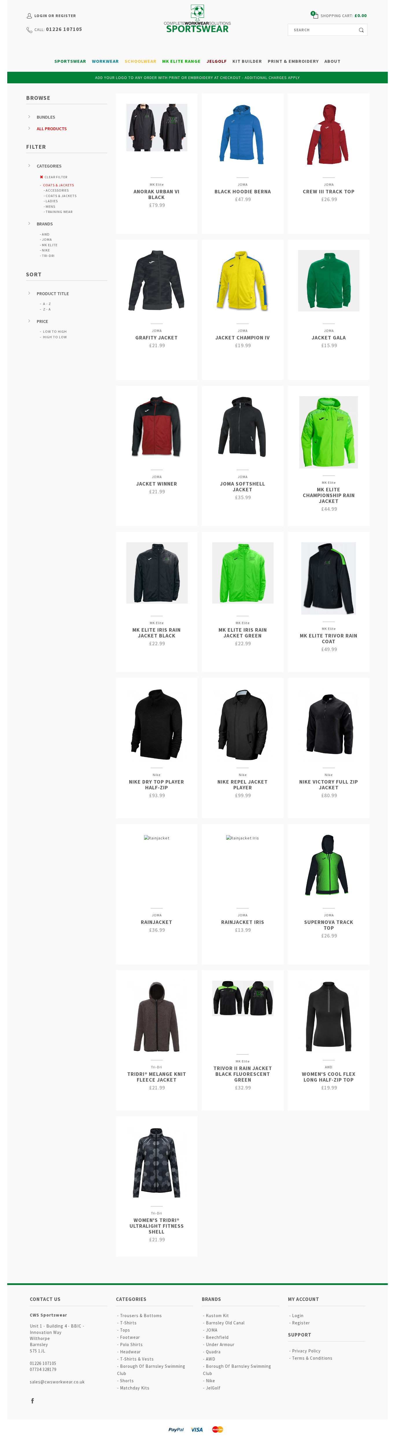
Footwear (130, 1337)
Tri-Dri (48, 255)
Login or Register (55, 15)
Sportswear (70, 61)
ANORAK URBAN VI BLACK (157, 194)
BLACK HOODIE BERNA (243, 191)
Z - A (47, 309)
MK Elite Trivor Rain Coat (328, 638)
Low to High (55, 331)
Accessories (57, 190)
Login (298, 1315)
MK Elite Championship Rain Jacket (329, 495)
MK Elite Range (181, 61)
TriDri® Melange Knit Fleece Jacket (156, 1077)
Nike (46, 250)
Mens (50, 206)
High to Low (55, 337)
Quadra (213, 1351)
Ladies (52, 201)
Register (301, 1323)
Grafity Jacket (156, 337)
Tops (125, 1330)
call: (39, 29)
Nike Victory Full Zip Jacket (328, 784)
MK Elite (50, 245)
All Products (52, 128)
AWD (46, 234)
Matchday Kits (134, 1388)
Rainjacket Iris (242, 922)
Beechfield (217, 1337)
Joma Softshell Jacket (242, 486)
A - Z (47, 304)
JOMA (47, 239)
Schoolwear (140, 61)
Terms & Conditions (312, 1358)
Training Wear (59, 211)
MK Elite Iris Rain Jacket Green (243, 632)
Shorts (127, 1380)
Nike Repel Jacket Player (242, 784)
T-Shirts (128, 1323)
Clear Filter (56, 177)
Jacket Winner (156, 483)
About (332, 61)
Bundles (46, 117)
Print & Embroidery (293, 61)
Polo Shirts (131, 1344)
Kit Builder (247, 61)
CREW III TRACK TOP (329, 191)
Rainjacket (156, 922)
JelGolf (216, 61)
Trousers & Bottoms (141, 1315)
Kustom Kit (217, 1315)
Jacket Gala (329, 337)
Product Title (53, 293)
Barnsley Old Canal (225, 1323)
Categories (49, 166)
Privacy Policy (306, 1351)
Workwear (105, 61)
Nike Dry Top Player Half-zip (156, 784)
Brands (45, 224)
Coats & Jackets (58, 185)
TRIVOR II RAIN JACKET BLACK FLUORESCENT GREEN (242, 1074)
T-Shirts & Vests (137, 1359)
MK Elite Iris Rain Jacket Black (156, 632)
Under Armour (220, 1344)
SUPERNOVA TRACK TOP (328, 925)
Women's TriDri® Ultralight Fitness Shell (157, 1226)
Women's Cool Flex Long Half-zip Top (328, 1077)
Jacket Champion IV (242, 337)
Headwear (130, 1351)
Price (42, 321)
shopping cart (336, 15)
